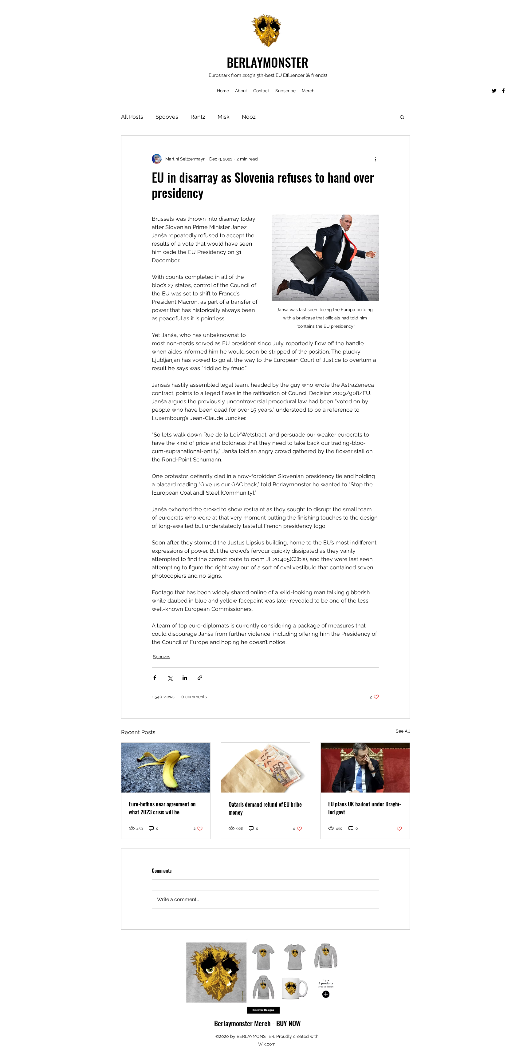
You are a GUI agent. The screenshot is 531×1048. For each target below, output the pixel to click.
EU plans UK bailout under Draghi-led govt (364, 808)
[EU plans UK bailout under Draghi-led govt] (365, 768)
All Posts (132, 116)
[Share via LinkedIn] (185, 678)
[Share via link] (200, 678)
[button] (402, 116)
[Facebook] (503, 91)
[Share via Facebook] (155, 678)
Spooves (166, 116)
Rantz (198, 116)
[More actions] (375, 159)
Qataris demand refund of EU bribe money (265, 808)
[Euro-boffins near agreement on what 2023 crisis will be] (165, 768)
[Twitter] (494, 91)
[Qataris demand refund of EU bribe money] (265, 768)
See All (403, 731)
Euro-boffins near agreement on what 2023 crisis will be (162, 808)
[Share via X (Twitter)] (170, 678)
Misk (224, 116)
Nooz (249, 116)
